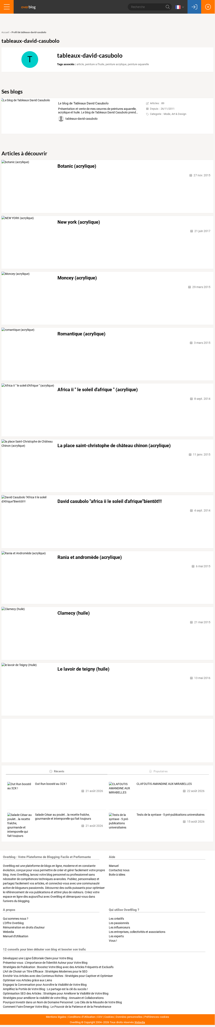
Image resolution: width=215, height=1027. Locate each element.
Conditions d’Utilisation (81, 1016)
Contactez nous (119, 870)
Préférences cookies (156, 1016)
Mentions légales (56, 1016)
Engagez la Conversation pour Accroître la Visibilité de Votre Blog (45, 984)
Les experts (116, 936)
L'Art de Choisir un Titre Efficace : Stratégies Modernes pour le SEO (45, 971)
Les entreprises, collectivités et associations (137, 932)
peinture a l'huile (94, 64)
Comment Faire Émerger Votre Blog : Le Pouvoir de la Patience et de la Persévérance (57, 1006)
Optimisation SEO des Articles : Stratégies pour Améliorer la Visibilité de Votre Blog (55, 993)
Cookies (109, 1016)
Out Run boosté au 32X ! (51, 784)
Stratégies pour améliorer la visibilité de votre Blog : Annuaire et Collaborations (53, 998)
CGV (99, 1016)
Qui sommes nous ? (15, 918)
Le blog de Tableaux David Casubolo (83, 103)
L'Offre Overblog (13, 923)
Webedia (8, 932)
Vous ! (113, 940)
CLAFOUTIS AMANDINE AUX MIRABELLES (164, 784)
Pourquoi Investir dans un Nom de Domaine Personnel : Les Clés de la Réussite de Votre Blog (62, 1002)
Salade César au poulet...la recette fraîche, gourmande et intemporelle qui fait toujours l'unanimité (63, 817)
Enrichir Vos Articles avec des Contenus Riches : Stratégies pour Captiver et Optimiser (58, 976)
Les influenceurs (119, 927)
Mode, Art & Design (175, 114)
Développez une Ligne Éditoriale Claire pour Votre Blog (38, 958)
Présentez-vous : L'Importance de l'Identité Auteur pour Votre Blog (45, 962)
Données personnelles (129, 1016)
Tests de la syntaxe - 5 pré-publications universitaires (171, 814)
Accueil (5, 32)
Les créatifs (116, 918)
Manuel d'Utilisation (15, 936)
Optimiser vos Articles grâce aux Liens (27, 980)
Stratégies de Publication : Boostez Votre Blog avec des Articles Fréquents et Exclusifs (58, 967)
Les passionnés (119, 923)
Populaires (161, 771)
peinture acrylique (116, 64)
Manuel (114, 865)
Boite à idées (117, 874)
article (80, 64)
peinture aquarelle (138, 64)
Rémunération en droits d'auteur (24, 927)
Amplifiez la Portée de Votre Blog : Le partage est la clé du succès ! (45, 989)
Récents (59, 771)
